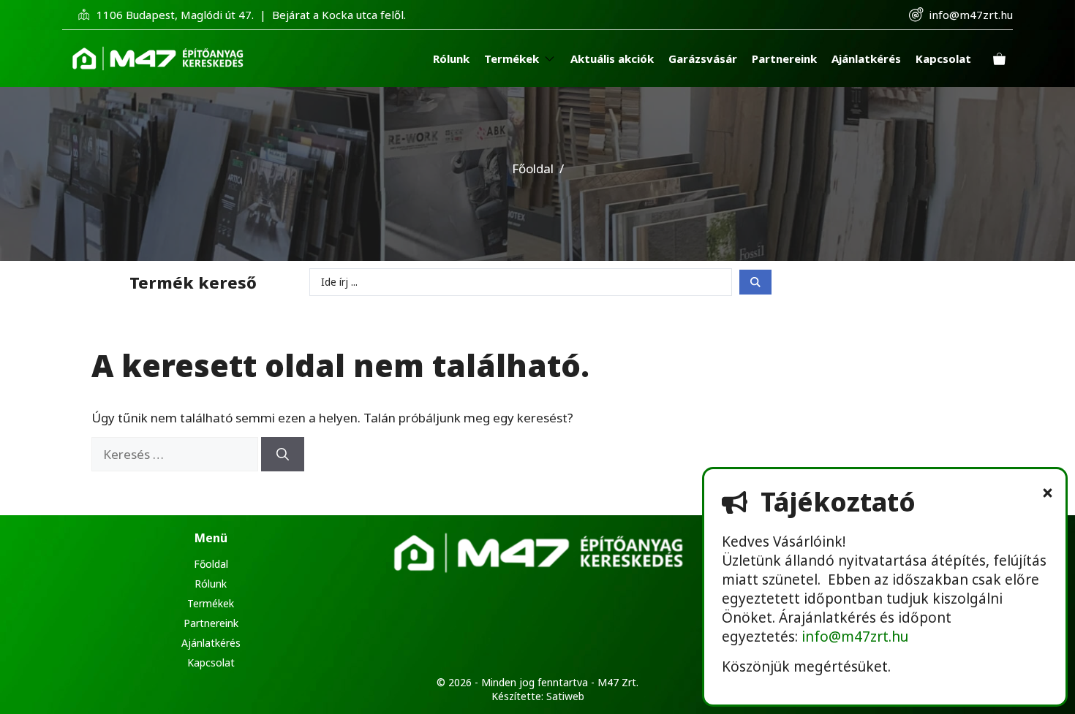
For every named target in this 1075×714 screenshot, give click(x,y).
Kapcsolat (211, 662)
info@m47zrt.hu (971, 14)
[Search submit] (755, 282)
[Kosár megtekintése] (999, 58)
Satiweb (565, 696)
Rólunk (211, 583)
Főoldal (533, 168)
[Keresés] (282, 454)
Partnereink (211, 623)
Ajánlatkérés (211, 643)
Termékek (210, 603)
